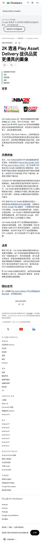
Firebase (5, 512)
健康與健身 (6, 380)
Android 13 (5, 438)
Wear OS (5, 404)
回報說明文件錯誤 (8, 483)
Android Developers (8, 38)
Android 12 (6, 442)
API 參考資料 (6, 462)
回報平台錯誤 (6, 479)
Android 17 (6, 424)
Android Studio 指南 (9, 455)
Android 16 (6, 428)
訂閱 (35, 533)
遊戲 (3, 372)
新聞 (3, 356)
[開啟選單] (3, 2)
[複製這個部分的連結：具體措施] (15, 155)
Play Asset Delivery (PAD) (14, 165)
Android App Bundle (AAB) (28, 162)
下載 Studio (6, 466)
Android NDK (6, 470)
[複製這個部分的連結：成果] (9, 245)
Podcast (5, 363)
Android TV (6, 414)
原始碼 (4, 352)
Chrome (5, 508)
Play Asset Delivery (19, 291)
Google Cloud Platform (10, 515)
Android (5, 341)
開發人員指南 (6, 459)
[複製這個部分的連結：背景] (9, 89)
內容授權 (29, 313)
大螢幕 (4, 400)
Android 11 (5, 446)
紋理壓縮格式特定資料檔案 (19, 204)
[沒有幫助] (19, 43)
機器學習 (5, 376)
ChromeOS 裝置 (7, 407)
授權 (10, 527)
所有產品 (5, 519)
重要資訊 (21, 38)
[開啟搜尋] (28, 2)
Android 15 (6, 431)
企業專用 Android (8, 345)
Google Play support (9, 486)
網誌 (3, 359)
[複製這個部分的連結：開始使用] (15, 286)
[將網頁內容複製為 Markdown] (12, 65)
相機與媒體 (6, 383)
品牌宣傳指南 (19, 527)
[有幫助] (16, 43)
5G (3, 390)
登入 (37, 3)
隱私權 (4, 387)
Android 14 (6, 435)
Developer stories (12, 11)
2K (9, 122)
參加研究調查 (6, 490)
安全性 (4, 348)
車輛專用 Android (8, 411)
